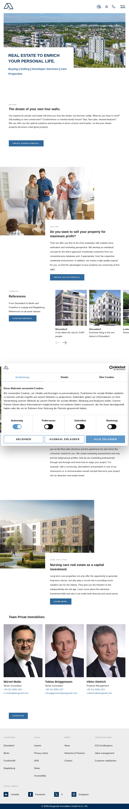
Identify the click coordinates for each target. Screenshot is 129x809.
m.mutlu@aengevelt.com (16, 693)
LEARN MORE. (61, 601)
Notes (37, 768)
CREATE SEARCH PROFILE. (26, 143)
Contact (68, 760)
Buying (13, 69)
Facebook (40, 794)
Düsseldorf (61, 329)
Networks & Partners (74, 753)
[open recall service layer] (113, 6)
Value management (104, 753)
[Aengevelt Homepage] (8, 6)
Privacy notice (41, 753)
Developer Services (45, 69)
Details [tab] (64, 377)
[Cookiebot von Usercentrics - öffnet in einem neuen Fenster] (111, 368)
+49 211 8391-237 (54, 689)
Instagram (84, 794)
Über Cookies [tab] (106, 377)
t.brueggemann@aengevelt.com (61, 693)
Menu (122, 5)
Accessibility (40, 775)
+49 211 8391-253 (96, 689)
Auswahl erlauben (64, 439)
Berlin (6, 753)
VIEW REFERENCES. (23, 318)
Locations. (10, 737)
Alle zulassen (105, 439)
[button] (64, 342)
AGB (36, 760)
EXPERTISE (18, 716)
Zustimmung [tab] (22, 377)
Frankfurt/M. (10, 760)
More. (67, 737)
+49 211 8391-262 (13, 689)
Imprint (37, 745)
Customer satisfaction (105, 760)
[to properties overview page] (99, 6)
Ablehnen (23, 439)
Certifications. (103, 737)
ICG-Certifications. (104, 745)
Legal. (38, 737)
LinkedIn (15, 794)
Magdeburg (9, 768)
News (67, 745)
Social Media (11, 786)
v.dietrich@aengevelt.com (99, 693)
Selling (25, 69)
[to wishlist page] (106, 6)
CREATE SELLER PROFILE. (67, 277)
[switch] (48, 426)
